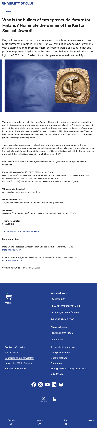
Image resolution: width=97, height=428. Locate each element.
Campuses (56, 363)
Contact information (15, 347)
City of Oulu (57, 373)
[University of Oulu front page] (23, 2)
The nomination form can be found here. (21, 231)
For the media (12, 352)
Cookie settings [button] (59, 358)
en (66, 423)
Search (11, 420)
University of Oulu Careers (18, 363)
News (8, 11)
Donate (39, 420)
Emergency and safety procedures (69, 368)
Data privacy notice (61, 352)
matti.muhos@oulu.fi (11, 249)
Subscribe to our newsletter (19, 358)
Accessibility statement (63, 347)
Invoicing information (16, 368)
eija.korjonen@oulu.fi (12, 260)
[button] (91, 422)
